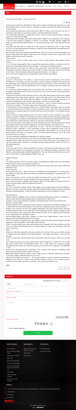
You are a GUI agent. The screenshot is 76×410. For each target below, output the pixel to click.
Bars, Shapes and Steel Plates (13, 352)
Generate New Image (51, 323)
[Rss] (37, 2)
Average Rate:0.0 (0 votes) (51, 281)
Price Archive (44, 344)
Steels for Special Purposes (11, 376)
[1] (24, 284)
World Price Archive (46, 351)
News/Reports (28, 344)
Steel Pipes (10, 358)
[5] (32, 284)
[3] (28, 284)
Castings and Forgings (13, 363)
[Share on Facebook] (64, 22)
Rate (9, 284)
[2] (26, 284)
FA (54, 2)
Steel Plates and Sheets (13, 356)
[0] (61, 281)
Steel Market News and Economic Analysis (30, 350)
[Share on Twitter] (66, 22)
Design (33, 407)
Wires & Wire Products (13, 361)
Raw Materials (11, 349)
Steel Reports (27, 353)
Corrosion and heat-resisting (12, 380)
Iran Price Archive (45, 349)
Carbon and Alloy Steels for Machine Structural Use (13, 368)
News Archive (27, 356)
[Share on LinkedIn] (69, 22)
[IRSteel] (9, 6)
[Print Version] (43, 2)
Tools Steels (10, 372)
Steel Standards (12, 344)
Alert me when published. (17, 328)
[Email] (40, 2)
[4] (30, 284)
